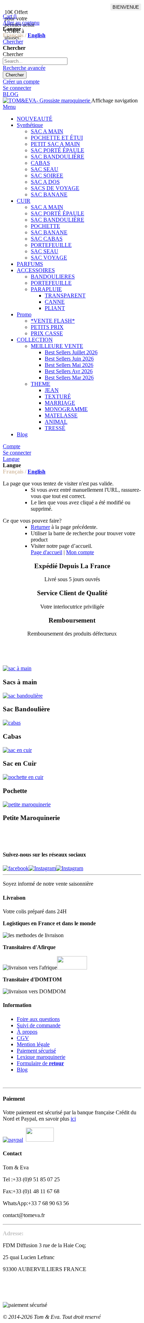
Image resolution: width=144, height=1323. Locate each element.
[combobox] (35, 61)
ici (73, 1119)
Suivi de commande (38, 1025)
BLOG (11, 94)
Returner (40, 527)
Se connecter (17, 88)
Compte (11, 446)
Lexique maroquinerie (41, 1057)
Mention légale (33, 1044)
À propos (27, 1032)
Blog (22, 1070)
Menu (9, 107)
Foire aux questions (38, 1019)
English (36, 35)
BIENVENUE (126, 7)
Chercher (13, 42)
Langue (11, 459)
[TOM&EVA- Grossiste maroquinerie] (47, 100)
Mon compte (80, 552)
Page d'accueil (46, 552)
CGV (23, 1038)
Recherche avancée (24, 68)
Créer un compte (21, 82)
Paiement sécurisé (36, 1051)
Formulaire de (40, 1063)
